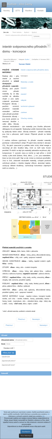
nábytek (23, 100)
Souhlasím (26, 432)
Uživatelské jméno (7, 340)
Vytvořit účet (6, 357)
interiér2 (23, 94)
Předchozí (21, 319)
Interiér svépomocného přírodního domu (35, 70)
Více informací (26, 436)
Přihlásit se (8, 353)
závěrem (24, 112)
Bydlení (27, 59)
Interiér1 (23, 88)
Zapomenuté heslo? (8, 365)
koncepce (24, 76)
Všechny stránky (27, 118)
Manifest (28, 11)
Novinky (6, 11)
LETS (17, 11)
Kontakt (40, 11)
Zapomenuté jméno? (8, 361)
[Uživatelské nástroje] (49, 46)
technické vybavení (27, 106)
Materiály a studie (27, 82)
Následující (36, 319)
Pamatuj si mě (8, 348)
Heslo (3, 344)
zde (43, 416)
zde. (48, 414)
